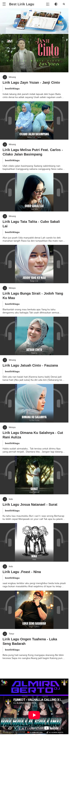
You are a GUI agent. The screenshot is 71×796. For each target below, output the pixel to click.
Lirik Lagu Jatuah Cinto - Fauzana (30, 365)
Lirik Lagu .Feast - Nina (22, 572)
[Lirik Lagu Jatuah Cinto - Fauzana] (34, 336)
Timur (11, 634)
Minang (12, 77)
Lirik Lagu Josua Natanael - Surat (30, 504)
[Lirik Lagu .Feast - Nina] (34, 542)
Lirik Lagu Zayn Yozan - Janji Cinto (31, 82)
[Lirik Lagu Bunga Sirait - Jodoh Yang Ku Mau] (34, 264)
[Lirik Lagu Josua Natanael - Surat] (34, 475)
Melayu (12, 288)
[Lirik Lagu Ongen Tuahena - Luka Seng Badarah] (34, 610)
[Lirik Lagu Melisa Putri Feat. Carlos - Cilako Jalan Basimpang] (34, 120)
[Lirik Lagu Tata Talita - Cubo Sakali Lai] (34, 192)
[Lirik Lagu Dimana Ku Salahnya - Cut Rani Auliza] (34, 403)
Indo (11, 499)
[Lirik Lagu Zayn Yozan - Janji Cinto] (34, 53)
